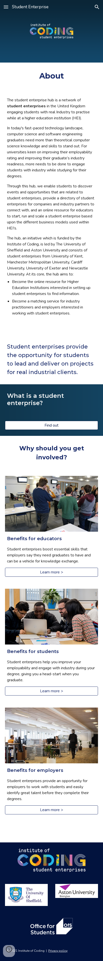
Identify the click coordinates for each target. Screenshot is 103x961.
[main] (51, 76)
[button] (6, 7)
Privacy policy (58, 951)
